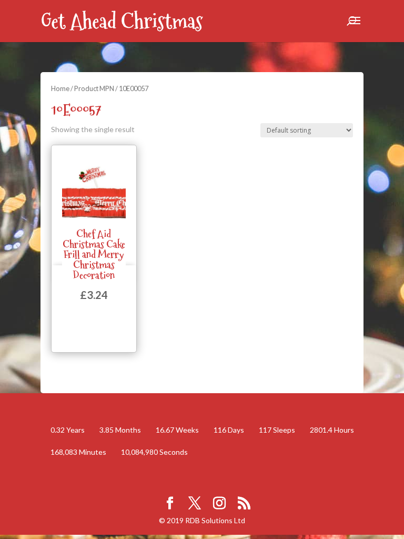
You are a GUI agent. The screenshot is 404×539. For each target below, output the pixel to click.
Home (60, 88)
